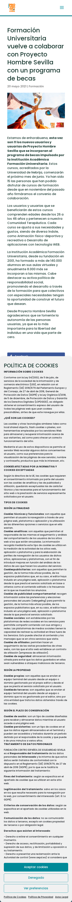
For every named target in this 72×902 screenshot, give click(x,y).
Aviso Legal (61, 897)
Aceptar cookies (36, 867)
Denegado (36, 878)
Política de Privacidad (40, 897)
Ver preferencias (36, 888)
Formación (36, 86)
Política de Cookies (15, 897)
